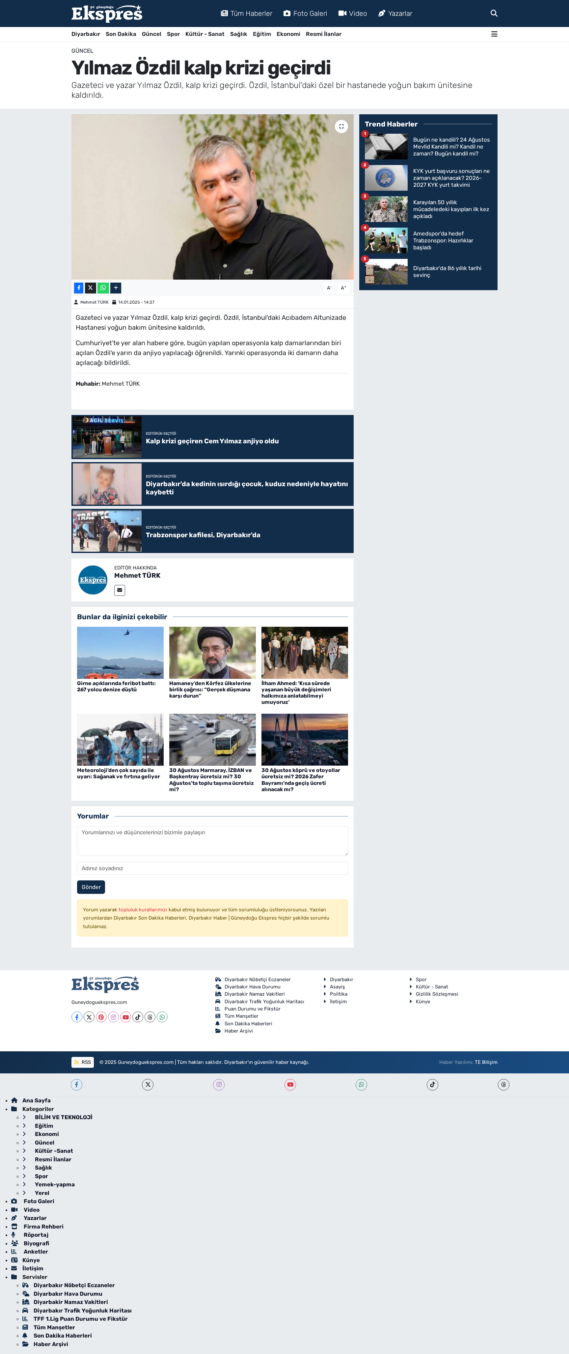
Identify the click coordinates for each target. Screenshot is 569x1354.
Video (358, 13)
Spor (173, 34)
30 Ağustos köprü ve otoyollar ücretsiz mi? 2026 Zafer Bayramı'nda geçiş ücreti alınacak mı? (300, 779)
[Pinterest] (101, 1016)
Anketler (35, 1251)
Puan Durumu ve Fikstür (253, 1009)
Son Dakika (121, 34)
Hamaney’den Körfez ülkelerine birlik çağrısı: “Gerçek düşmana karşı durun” (210, 689)
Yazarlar (400, 13)
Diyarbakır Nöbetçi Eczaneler (258, 979)
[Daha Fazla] (115, 288)
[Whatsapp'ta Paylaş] (103, 288)
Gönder (91, 887)
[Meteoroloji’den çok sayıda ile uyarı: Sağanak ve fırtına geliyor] (120, 739)
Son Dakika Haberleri (248, 1024)
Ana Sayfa (36, 1100)
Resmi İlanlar (323, 34)
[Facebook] (76, 1016)
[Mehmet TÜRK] (93, 579)
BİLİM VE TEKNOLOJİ (63, 1117)
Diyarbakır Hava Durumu (253, 987)
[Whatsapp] (162, 1016)
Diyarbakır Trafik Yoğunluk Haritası (264, 1002)
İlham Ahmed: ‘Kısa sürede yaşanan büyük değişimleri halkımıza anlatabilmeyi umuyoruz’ (296, 692)
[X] (89, 1016)
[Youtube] (125, 1016)
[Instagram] (113, 1016)
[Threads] (150, 1016)
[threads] (503, 1085)
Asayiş (337, 987)
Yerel (41, 1193)
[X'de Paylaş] (90, 288)
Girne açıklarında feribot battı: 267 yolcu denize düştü (116, 686)
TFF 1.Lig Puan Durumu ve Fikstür (81, 1318)
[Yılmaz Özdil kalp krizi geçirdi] (212, 197)
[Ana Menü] (494, 34)
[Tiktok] (137, 1016)
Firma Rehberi (43, 1226)
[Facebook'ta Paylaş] (78, 288)
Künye (423, 1002)
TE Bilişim (486, 1062)
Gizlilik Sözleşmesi (437, 994)
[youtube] (290, 1085)
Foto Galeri (310, 13)
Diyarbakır (85, 34)
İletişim (338, 1002)
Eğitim (262, 34)
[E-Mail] (119, 590)
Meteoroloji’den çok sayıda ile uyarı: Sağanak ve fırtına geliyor (118, 773)
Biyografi (35, 1243)
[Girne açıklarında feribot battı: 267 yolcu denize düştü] (120, 652)
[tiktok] (432, 1085)
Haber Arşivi (239, 1031)
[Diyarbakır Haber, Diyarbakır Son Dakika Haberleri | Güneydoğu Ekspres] (106, 13)
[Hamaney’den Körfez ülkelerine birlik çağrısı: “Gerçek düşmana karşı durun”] (212, 652)
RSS (85, 1062)
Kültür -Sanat (53, 1150)
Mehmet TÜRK (94, 302)
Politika (338, 994)
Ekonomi (288, 34)
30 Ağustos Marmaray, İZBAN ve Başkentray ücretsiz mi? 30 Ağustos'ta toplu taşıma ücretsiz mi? (211, 779)
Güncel (151, 34)
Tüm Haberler (251, 13)
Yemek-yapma (54, 1184)
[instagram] (219, 1085)
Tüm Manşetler (241, 1016)
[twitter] (147, 1085)
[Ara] (494, 13)
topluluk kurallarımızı (144, 910)
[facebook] (76, 1085)
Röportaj (35, 1234)
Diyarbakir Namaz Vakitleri (255, 994)
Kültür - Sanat (205, 34)
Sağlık (238, 34)
